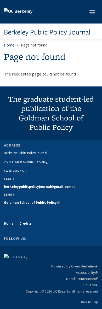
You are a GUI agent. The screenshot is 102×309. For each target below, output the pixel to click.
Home (9, 45)
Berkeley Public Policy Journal (47, 32)
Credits (25, 223)
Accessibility (87, 272)
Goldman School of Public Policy (32, 202)
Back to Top (89, 302)
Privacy (90, 285)
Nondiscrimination (82, 278)
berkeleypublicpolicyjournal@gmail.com (39, 186)
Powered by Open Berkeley (74, 266)
